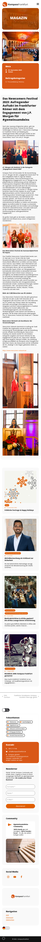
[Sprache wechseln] (6, 928)
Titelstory (21, 82)
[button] (38, 4)
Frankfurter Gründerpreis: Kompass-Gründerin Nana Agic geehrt (24, 696)
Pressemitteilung (13, 82)
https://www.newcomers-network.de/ (14, 350)
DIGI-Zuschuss (6, 696)
